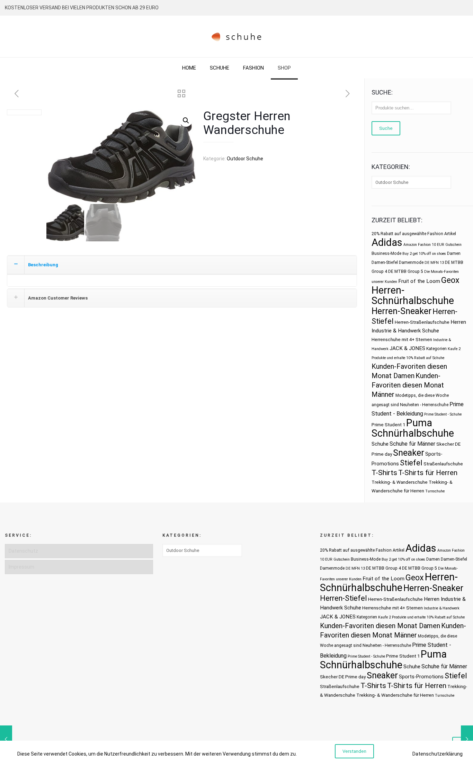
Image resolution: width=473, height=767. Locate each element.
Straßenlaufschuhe (443, 463)
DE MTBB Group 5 (405, 271)
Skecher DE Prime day (343, 676)
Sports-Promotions (421, 676)
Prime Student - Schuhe (443, 414)
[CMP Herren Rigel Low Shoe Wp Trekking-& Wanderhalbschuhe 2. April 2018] (467, 739)
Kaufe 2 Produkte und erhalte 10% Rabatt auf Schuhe (421, 617)
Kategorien (436, 348)
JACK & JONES (407, 348)
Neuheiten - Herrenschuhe (424, 404)
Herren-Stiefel (343, 598)
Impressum (21, 567)
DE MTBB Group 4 (383, 568)
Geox (450, 280)
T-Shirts (384, 472)
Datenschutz (23, 551)
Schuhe (380, 444)
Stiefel (411, 462)
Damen (454, 253)
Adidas (387, 242)
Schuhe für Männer (412, 443)
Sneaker (408, 453)
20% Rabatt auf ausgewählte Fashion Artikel (414, 233)
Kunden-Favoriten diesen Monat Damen (380, 626)
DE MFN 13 (434, 262)
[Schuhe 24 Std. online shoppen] (236, 36)
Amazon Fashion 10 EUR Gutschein (432, 244)
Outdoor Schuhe (245, 158)
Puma (419, 423)
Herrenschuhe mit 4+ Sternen (402, 339)
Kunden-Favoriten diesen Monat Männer (408, 385)
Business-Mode (386, 253)
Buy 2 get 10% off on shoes (424, 253)
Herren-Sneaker (401, 311)
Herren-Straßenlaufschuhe (422, 322)
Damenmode (411, 262)
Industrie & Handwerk (441, 608)
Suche (386, 128)
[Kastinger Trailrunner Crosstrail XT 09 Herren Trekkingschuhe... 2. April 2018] (6, 739)
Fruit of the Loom (419, 281)
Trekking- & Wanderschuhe (400, 482)
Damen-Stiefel (385, 262)
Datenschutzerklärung (437, 754)
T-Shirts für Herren (427, 473)
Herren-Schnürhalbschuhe (413, 295)
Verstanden (354, 751)
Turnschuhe (435, 491)
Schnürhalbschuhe (413, 433)
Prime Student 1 (388, 424)
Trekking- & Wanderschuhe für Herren (395, 695)
